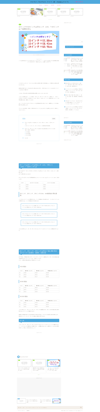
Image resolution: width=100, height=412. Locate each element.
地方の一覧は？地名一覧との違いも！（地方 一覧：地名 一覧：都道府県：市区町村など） (74, 96)
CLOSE (54, 118)
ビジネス (59, 5)
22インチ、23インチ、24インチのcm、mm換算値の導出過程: (38, 125)
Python (46, 5)
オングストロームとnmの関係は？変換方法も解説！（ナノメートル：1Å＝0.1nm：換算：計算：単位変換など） (74, 91)
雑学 (20, 24)
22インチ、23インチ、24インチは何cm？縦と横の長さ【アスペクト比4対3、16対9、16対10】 (40, 129)
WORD (52, 5)
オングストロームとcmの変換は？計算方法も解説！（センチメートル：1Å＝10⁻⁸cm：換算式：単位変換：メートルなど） (74, 108)
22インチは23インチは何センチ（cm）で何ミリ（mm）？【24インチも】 (39, 123)
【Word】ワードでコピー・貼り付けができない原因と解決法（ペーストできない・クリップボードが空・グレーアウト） (74, 102)
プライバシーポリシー (21, 410)
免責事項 (28, 410)
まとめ (26, 137)
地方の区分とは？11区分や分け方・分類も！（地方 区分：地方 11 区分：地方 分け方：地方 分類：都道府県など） (74, 85)
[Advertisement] (39, 71)
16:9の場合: (28, 133)
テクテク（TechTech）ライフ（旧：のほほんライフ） (50, 2)
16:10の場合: (28, 135)
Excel (40, 5)
